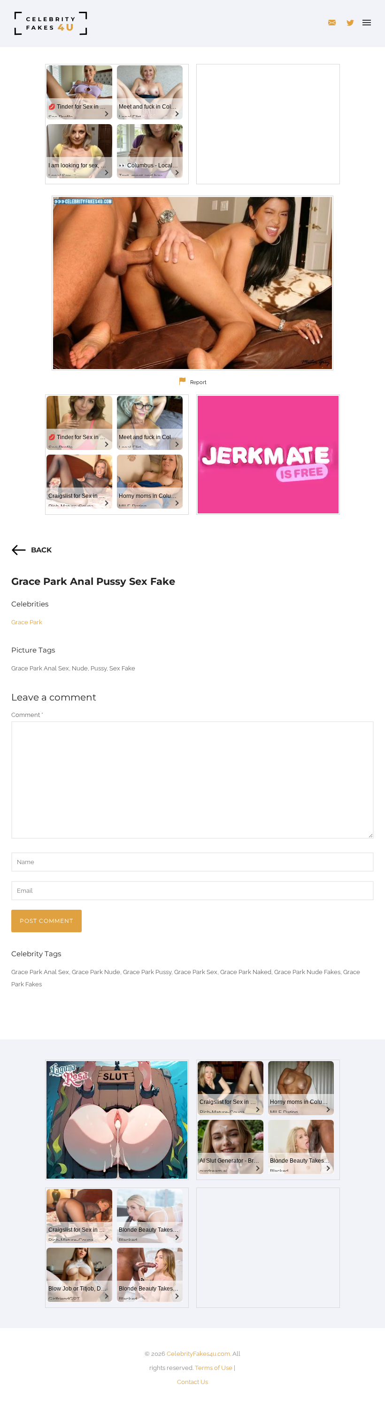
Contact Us (192, 1381)
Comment (27, 714)
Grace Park (26, 622)
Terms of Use (213, 1367)
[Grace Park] (192, 283)
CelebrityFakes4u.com (198, 1353)
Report (198, 382)
